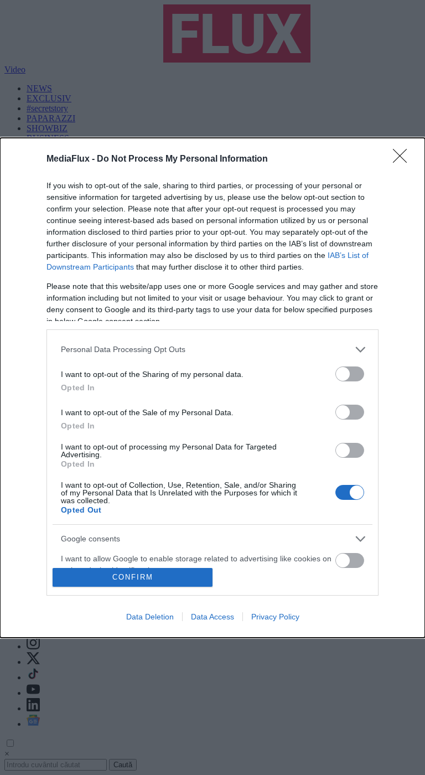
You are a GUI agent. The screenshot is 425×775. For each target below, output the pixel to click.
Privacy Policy (275, 616)
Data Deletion (150, 616)
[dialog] (212, 388)
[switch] (349, 373)
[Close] (403, 159)
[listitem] (212, 349)
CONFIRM (132, 577)
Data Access (212, 616)
